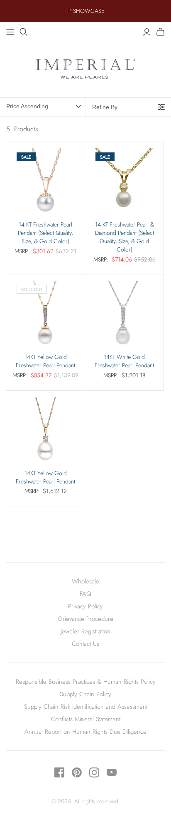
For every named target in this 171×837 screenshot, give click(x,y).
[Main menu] (10, 32)
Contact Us (85, 643)
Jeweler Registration (85, 631)
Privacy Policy (85, 606)
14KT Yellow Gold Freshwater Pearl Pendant (45, 361)
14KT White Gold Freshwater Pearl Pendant (124, 361)
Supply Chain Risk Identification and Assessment (85, 706)
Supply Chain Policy (85, 694)
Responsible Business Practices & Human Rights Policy (86, 681)
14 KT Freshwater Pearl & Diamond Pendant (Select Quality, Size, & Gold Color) (124, 237)
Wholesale (85, 581)
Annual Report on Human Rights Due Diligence (85, 731)
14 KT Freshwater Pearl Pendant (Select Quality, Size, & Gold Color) (45, 233)
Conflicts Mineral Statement (85, 719)
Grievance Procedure (85, 618)
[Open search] (24, 32)
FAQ (85, 593)
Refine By (104, 107)
